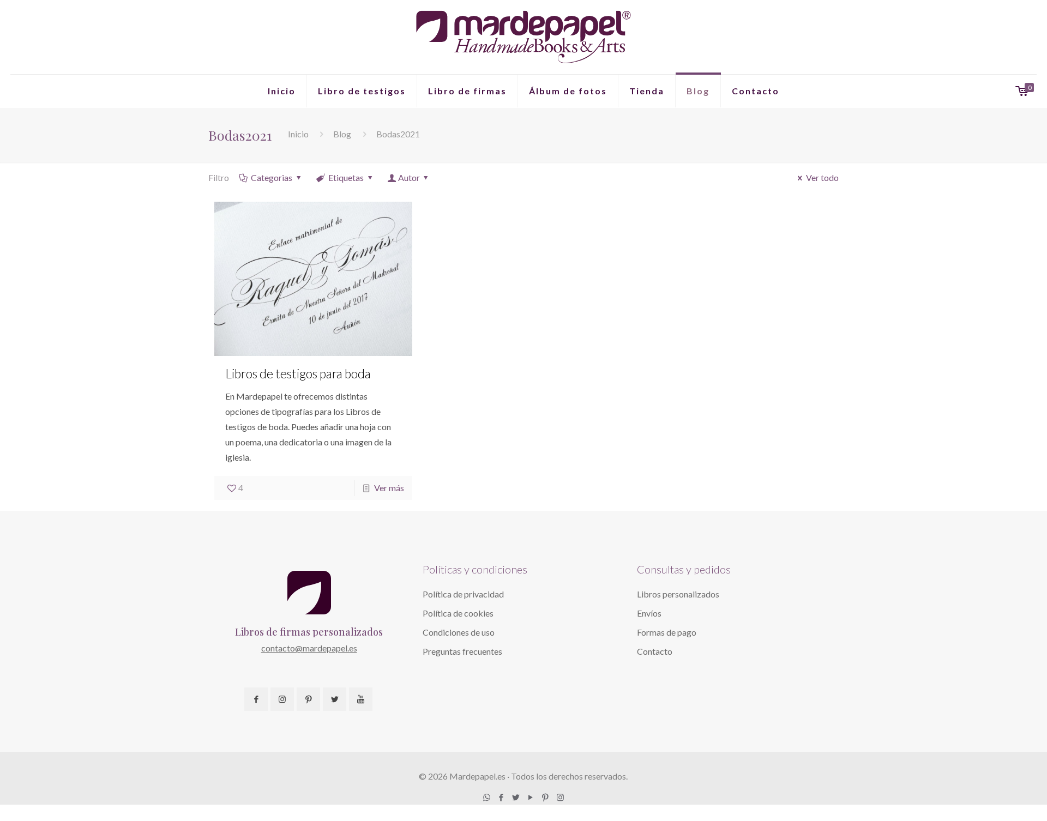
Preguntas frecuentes (462, 651)
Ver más (389, 487)
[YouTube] (531, 797)
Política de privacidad (463, 594)
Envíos (649, 613)
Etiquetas (346, 177)
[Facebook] (501, 797)
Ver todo (822, 177)
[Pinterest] (545, 797)
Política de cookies (458, 613)
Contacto (654, 651)
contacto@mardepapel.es (309, 648)
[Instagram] (560, 797)
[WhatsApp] (486, 797)
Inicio (298, 134)
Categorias (271, 177)
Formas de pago (666, 632)
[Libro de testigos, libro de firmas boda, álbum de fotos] (523, 37)
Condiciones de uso (459, 632)
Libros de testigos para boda (298, 373)
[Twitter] (516, 797)
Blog (342, 134)
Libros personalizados (678, 594)
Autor (409, 177)
